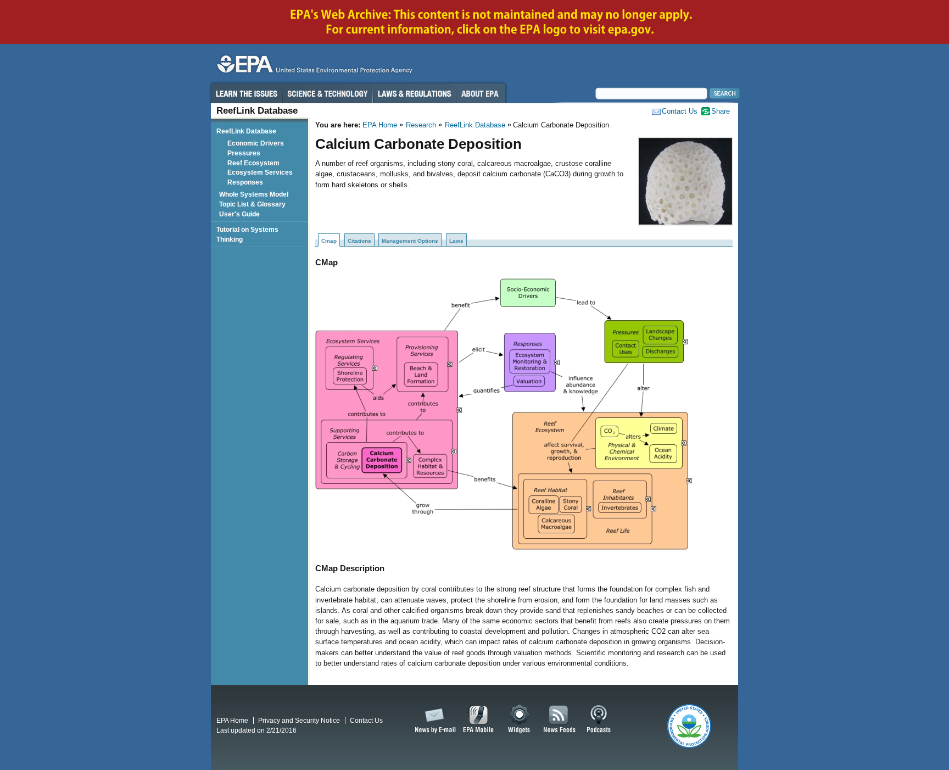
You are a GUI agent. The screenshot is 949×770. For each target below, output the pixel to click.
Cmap (329, 241)
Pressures (245, 153)
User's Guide (241, 213)
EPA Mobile (478, 719)
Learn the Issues (246, 93)
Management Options (410, 241)
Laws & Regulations (414, 93)
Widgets (520, 719)
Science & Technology (327, 93)
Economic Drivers (257, 143)
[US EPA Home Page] (313, 66)
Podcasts (599, 719)
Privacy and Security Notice (299, 720)
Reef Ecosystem (255, 162)
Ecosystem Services (262, 172)
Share (720, 111)
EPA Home (379, 125)
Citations (359, 241)
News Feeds (560, 719)
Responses (247, 182)
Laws (456, 241)
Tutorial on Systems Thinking (247, 234)
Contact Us (679, 111)
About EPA (480, 93)
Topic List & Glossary (254, 204)
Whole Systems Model (255, 194)
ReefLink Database (475, 125)
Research (421, 125)
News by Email (433, 719)
